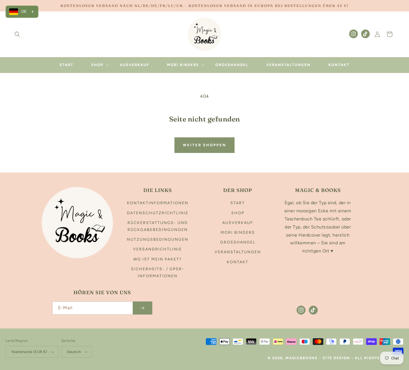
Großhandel (237, 242)
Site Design (336, 358)
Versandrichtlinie (157, 249)
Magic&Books (301, 358)
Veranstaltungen (238, 252)
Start (237, 203)
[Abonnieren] (142, 308)
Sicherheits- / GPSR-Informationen (157, 272)
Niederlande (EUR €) (29, 352)
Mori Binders (238, 232)
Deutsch (74, 352)
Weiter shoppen (204, 145)
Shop (237, 213)
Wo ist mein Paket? (157, 259)
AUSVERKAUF (237, 222)
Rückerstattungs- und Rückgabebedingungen (157, 226)
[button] (17, 34)
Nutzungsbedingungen (157, 239)
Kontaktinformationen (157, 203)
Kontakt (237, 262)
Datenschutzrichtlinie (157, 213)
